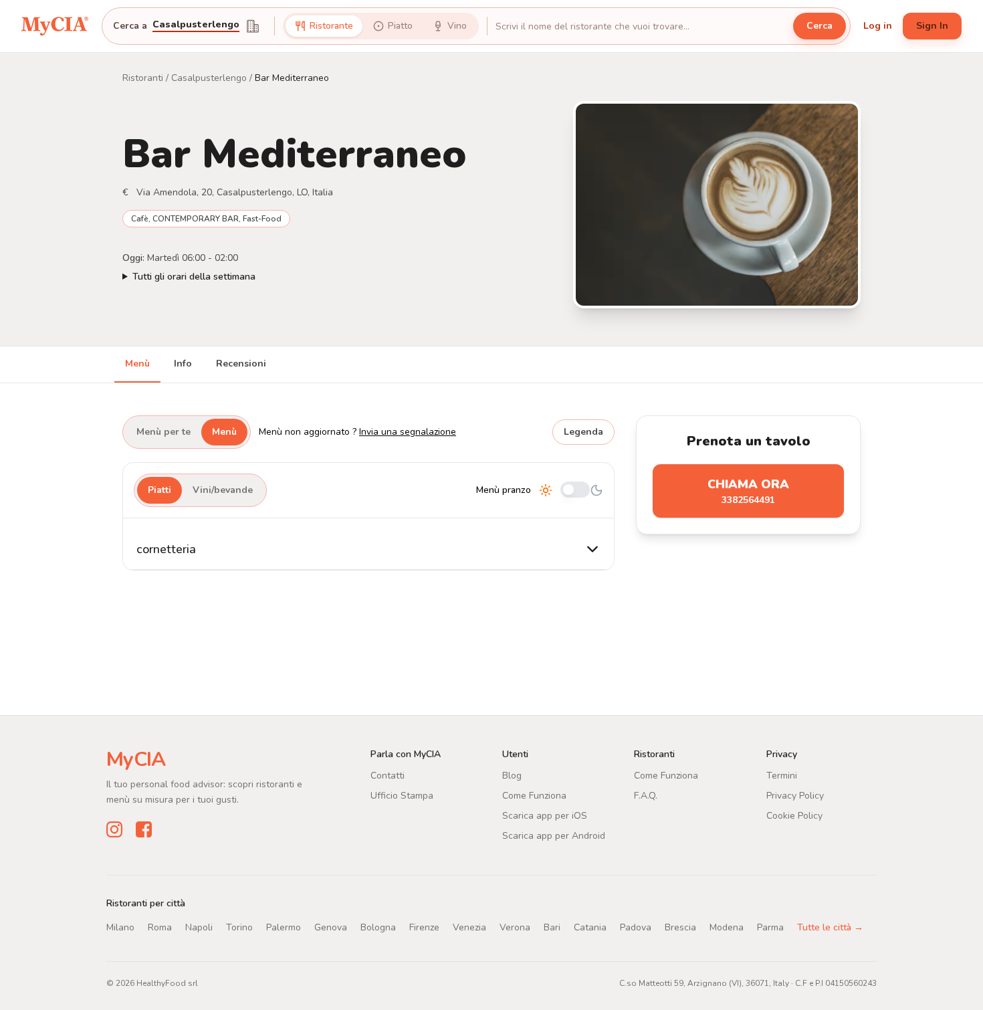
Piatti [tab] (159, 490)
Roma (160, 927)
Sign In (932, 25)
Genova (330, 927)
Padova (635, 927)
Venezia (469, 927)
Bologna (378, 927)
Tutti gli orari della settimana (193, 276)
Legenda (583, 431)
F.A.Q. (645, 795)
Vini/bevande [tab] (223, 490)
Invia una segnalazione (407, 431)
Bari (552, 927)
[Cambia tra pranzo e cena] (575, 490)
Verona (515, 927)
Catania (590, 927)
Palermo (283, 927)
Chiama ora (748, 491)
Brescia (680, 927)
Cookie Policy (794, 815)
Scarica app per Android (553, 835)
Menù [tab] (137, 363)
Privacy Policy (795, 795)
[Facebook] (143, 829)
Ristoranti (142, 78)
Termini (781, 775)
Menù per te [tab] (163, 431)
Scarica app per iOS (544, 815)
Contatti (387, 775)
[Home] (54, 26)
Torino (239, 927)
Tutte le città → (830, 927)
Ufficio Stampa (401, 795)
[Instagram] (114, 829)
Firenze (424, 927)
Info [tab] (183, 363)
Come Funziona (534, 795)
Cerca (819, 25)
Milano (120, 927)
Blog (512, 775)
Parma (770, 927)
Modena (726, 927)
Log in (877, 25)
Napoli (199, 927)
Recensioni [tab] (241, 363)
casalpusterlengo (195, 25)
